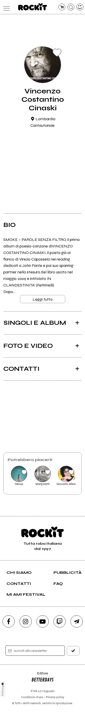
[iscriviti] (73, 651)
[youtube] (42, 621)
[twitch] (59, 621)
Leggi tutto (43, 299)
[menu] (5, 7)
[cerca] (70, 7)
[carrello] (62, 7)
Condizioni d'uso (32, 697)
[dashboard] (79, 7)
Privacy (3, 690)
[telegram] (76, 621)
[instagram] (25, 621)
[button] (11, 478)
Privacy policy (55, 697)
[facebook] (8, 621)
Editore (39, 675)
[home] (32, 6)
